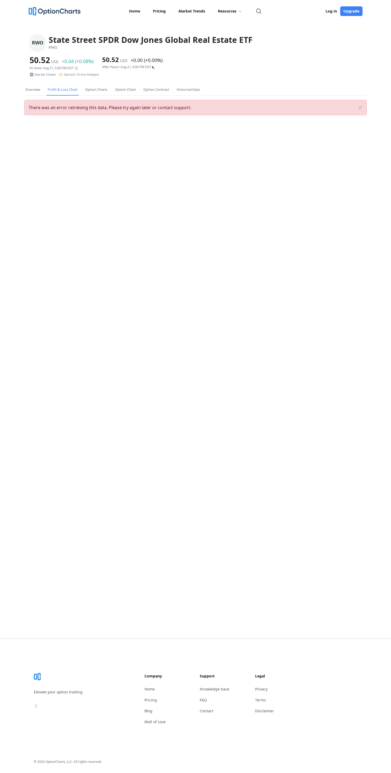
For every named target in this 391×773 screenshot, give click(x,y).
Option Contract (156, 89)
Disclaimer (264, 710)
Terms (260, 699)
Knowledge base (214, 689)
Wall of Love (155, 721)
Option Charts (96, 89)
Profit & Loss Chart (63, 89)
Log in (331, 11)
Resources (227, 11)
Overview (32, 89)
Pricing (159, 11)
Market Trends (191, 11)
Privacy (261, 689)
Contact (206, 710)
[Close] (360, 107)
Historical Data (188, 89)
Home (134, 11)
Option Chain (125, 89)
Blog (148, 710)
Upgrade (351, 11)
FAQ (203, 699)
